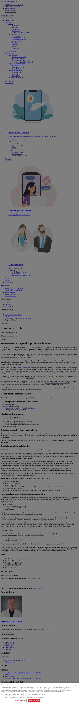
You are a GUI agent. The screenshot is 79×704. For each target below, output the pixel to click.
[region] (39, 693)
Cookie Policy (59, 691)
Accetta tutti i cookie (34, 700)
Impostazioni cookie (20, 700)
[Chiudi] (76, 686)
